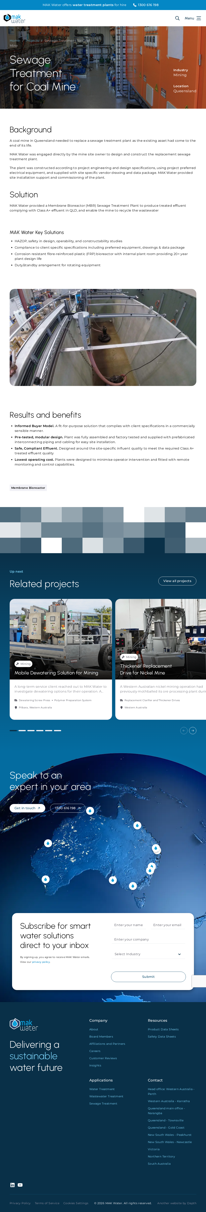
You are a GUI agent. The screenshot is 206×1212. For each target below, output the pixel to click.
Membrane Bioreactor (28, 488)
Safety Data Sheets (162, 1036)
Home (15, 41)
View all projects (177, 581)
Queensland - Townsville (165, 1120)
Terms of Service (47, 1203)
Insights (95, 1065)
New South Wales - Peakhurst (170, 1135)
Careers (95, 1051)
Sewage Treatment (103, 1103)
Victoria (154, 1149)
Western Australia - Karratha (169, 1101)
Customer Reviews (103, 1058)
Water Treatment (102, 1089)
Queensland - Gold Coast (166, 1127)
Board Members (101, 1036)
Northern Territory (161, 1156)
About (93, 1029)
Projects (32, 41)
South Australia (159, 1163)
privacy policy (41, 961)
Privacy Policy (20, 1203)
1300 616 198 (148, 5)
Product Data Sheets (163, 1029)
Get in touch (25, 808)
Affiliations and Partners (107, 1044)
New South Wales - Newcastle (170, 1142)
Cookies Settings (75, 1203)
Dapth (191, 1203)
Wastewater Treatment (106, 1096)
